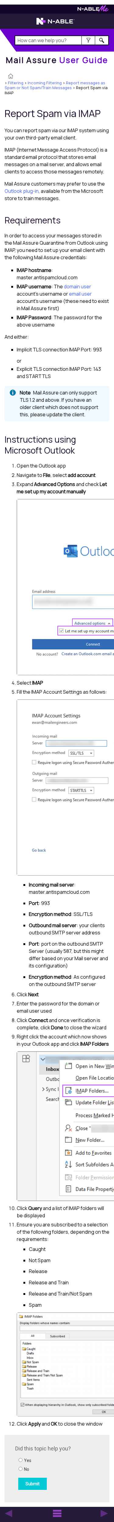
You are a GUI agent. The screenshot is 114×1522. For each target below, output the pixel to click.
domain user (77, 286)
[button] (88, 40)
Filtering (15, 82)
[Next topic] (104, 1513)
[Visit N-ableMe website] (93, 10)
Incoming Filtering (45, 82)
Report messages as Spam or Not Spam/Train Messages (55, 85)
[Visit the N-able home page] (55, 24)
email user (80, 293)
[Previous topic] (8, 1513)
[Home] (10, 76)
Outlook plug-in (22, 191)
